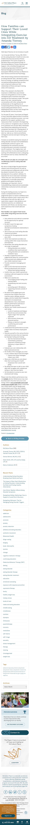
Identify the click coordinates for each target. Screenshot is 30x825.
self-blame (6, 634)
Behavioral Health (8, 536)
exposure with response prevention (14, 585)
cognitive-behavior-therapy (11, 556)
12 (12, 43)
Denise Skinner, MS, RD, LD (11, 457)
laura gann (18, 673)
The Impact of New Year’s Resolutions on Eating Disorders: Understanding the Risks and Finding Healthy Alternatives (14, 484)
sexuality (6, 640)
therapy (5, 647)
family (5, 591)
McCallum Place (22, 43)
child (15, 668)
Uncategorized (10, 433)
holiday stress (7, 598)
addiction (6, 513)
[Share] (2, 47)
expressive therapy (9, 588)
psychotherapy (7, 624)
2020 (14, 43)
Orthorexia (6, 621)
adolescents (7, 517)
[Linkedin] (10, 792)
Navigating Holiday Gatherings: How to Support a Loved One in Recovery (14, 496)
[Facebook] (5, 47)
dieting (5, 565)
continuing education (9, 559)
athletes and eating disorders (12, 530)
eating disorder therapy (10, 572)
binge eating (11, 668)
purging (21, 673)
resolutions (6, 630)
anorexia (5, 520)
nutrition (5, 614)
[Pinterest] (11, 47)
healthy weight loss (9, 595)
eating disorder (7, 569)
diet (17, 668)
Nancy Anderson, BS (9, 465)
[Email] (14, 47)
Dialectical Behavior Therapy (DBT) (13, 562)
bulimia (5, 549)
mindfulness (6, 611)
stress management (9, 643)
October (9, 43)
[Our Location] (22, 822)
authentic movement (9, 533)
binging (5, 543)
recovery (5, 627)
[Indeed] (19, 792)
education (6, 578)
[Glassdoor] (24, 792)
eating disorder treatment (11, 575)
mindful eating (7, 608)
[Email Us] (18, 822)
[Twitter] (8, 47)
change (5, 552)
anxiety (5, 523)
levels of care (7, 601)
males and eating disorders (11, 604)
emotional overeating (9, 582)
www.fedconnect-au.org (8, 430)
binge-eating (7, 539)
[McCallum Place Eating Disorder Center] (8, 3)
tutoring (5, 650)
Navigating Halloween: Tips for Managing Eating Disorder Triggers (13, 501)
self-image (6, 637)
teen (25, 673)
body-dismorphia (8, 546)
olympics (6, 617)
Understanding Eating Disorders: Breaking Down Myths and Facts (13, 477)
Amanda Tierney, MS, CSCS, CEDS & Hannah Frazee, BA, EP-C (14, 452)
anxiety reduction (8, 526)
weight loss (6, 656)
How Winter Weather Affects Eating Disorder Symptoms (14, 491)
